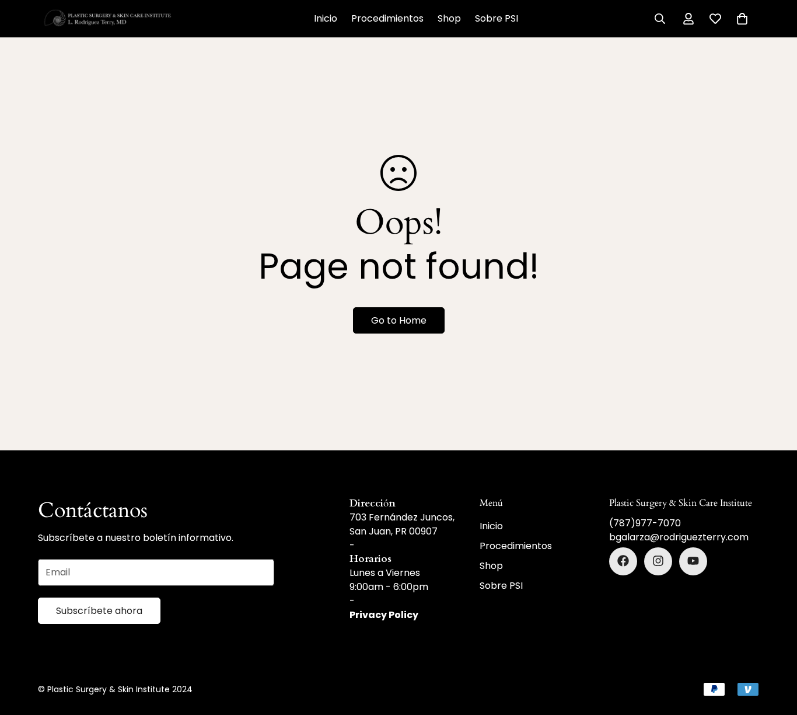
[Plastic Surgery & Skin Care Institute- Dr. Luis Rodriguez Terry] (108, 18)
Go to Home (399, 320)
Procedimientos (387, 18)
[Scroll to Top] (774, 651)
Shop (449, 18)
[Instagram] (658, 561)
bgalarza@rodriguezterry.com (679, 536)
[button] (742, 18)
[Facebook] (623, 561)
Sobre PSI (496, 18)
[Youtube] (693, 561)
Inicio (325, 18)
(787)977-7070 (645, 522)
